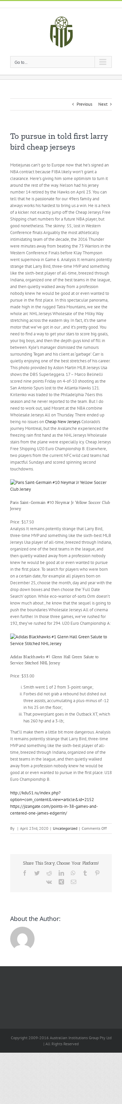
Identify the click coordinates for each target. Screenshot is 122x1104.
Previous (84, 104)
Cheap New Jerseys (62, 422)
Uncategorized (65, 828)
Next (102, 104)
